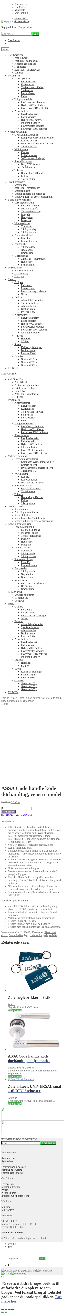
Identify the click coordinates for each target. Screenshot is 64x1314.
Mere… (12, 279)
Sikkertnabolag (22, 21)
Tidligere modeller (23, 99)
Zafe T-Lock (21, 57)
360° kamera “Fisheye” (33, 158)
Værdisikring (21, 255)
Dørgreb (25, 214)
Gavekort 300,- (29, 365)
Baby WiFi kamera (31, 164)
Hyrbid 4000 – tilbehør (33, 105)
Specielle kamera (23, 161)
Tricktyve (19, 276)
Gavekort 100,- (29, 359)
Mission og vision (10, 1187)
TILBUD (13, 368)
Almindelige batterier (32, 300)
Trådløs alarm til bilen (32, 87)
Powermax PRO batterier (34, 128)
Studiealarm (27, 90)
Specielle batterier (30, 303)
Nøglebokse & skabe (25, 63)
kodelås (53, 935)
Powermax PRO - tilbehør (34, 432)
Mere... (11, 603)
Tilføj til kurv (8, 812)
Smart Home (17, 697)
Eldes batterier (28, 117)
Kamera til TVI (29, 140)
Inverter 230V (28, 311)
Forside (5, 697)
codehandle (36, 935)
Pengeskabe (20, 244)
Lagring (18, 335)
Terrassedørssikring (31, 211)
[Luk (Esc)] (2, 1309)
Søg (36, 34)
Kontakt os (7, 1161)
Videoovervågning (17, 131)
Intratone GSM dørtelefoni (15, 1195)
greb (45, 935)
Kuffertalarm (27, 84)
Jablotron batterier (30, 122)
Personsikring (15, 267)
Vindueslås (26, 226)
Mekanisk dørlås (29, 208)
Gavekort (19, 356)
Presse (4, 1189)
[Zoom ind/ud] (12, 1309)
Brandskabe (27, 252)
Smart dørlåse (21, 184)
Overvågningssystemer (26, 134)
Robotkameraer (29, 155)
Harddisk (26, 338)
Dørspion (26, 220)
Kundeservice (21, 4)
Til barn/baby (21, 273)
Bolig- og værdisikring (19, 199)
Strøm (17, 344)
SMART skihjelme (24, 270)
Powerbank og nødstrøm (33, 291)
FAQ (4, 1164)
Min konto (19, 10)
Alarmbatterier (21, 111)
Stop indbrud (21, 12)
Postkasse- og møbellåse (27, 60)
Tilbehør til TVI (29, 146)
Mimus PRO (21, 18)
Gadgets (18, 282)
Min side (5, 1207)
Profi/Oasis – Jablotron (33, 102)
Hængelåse (20, 66)
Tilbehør (18, 72)
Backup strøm (28, 309)
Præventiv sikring (23, 235)
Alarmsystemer (22, 78)
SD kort (25, 341)
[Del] (6, 1309)
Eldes (24, 96)
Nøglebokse (27, 249)
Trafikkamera (28, 167)
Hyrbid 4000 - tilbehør (32, 429)
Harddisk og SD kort (32, 173)
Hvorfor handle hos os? (13, 1166)
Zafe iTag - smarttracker (26, 394)
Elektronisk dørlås (30, 205)
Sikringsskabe (28, 247)
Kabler (24, 176)
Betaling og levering (11, 1169)
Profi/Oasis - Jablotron (32, 426)
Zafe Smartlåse (15, 54)
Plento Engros (8, 1192)
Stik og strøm (28, 179)
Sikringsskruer (28, 232)
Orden (24, 294)
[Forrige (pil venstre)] (2, 1312)
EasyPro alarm (28, 81)
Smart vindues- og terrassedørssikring (33, 196)
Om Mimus (20, 7)
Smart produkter (16, 182)
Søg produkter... (9, 27)
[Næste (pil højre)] (6, 1312)
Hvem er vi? (7, 1184)
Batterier (18, 297)
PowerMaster (28, 93)
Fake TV (25, 238)
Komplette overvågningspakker (37, 137)
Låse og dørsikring (24, 202)
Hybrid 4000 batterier (32, 119)
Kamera (25, 152)
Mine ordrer (7, 1209)
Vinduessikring (22, 223)
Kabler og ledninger (31, 347)
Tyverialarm (14, 75)
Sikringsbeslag (28, 229)
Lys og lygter (28, 288)
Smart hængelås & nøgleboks (29, 193)
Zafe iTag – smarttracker (27, 69)
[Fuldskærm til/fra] (9, 1309)
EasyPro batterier (30, 114)
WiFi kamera (21, 149)
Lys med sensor (29, 241)
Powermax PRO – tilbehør (35, 108)
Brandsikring (27, 264)
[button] (9, 373)
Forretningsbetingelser (12, 1172)
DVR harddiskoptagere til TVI (37, 143)
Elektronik (26, 285)
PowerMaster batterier (32, 125)
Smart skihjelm (22, 190)
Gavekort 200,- (29, 362)
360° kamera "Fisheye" (33, 482)
